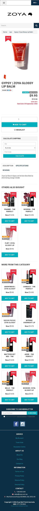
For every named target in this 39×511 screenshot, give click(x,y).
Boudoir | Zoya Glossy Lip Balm (29, 390)
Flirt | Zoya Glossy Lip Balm (10, 245)
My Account (19, 438)
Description (8, 166)
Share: (4, 90)
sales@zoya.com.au (21, 494)
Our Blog (19, 459)
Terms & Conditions (21, 416)
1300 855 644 (20, 492)
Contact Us (19, 463)
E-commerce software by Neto (19, 506)
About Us (20, 455)
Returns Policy (19, 480)
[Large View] (5, 77)
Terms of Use (19, 471)
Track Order (19, 442)
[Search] (36, 25)
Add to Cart (20, 124)
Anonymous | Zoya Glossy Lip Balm (9, 289)
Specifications (22, 166)
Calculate (19, 156)
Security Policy (19, 484)
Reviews (6, 170)
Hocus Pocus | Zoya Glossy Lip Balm (10, 323)
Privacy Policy (32, 416)
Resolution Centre (19, 447)
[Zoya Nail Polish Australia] (19, 14)
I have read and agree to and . (20, 416)
